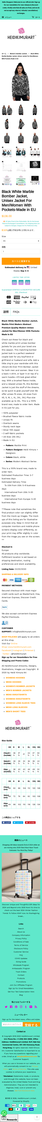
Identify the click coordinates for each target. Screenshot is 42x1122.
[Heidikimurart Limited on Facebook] (11, 1007)
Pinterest (29, 650)
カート (37, 17)
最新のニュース (21, 840)
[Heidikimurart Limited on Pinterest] (16, 1007)
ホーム (4, 54)
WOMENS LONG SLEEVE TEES (20, 703)
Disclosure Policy (21, 949)
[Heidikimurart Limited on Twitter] (6, 1007)
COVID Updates (21, 958)
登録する (31, 1024)
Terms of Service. (19, 1069)
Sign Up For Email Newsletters (21, 988)
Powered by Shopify (21, 1101)
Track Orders (21, 972)
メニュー (8, 17)
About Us (21, 932)
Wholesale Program (21, 965)
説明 (6, 311)
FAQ (21, 955)
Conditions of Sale (21, 942)
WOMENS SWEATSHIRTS (18, 699)
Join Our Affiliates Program (21, 985)
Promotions (21, 982)
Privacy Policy (21, 939)
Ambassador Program (21, 968)
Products (21, 978)
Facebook (6, 650)
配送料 (4, 230)
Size (4, 236)
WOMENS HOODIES (15, 678)
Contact (21, 975)
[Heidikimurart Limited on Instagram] (21, 1007)
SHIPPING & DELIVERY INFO (15, 574)
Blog (21, 995)
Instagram (18, 650)
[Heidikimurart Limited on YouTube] (31, 1007)
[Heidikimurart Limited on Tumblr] (26, 1007)
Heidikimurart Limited (27, 1098)
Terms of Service (21, 945)
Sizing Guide (21, 962)
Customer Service (21, 952)
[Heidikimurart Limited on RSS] (36, 1007)
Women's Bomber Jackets (18, 54)
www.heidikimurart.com (19, 647)
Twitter (5, 654)
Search (21, 929)
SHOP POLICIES (9, 637)
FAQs (16, 311)
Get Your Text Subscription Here (21, 992)
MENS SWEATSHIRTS (16, 694)
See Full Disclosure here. (25, 1091)
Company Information (21, 935)
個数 (4, 247)
